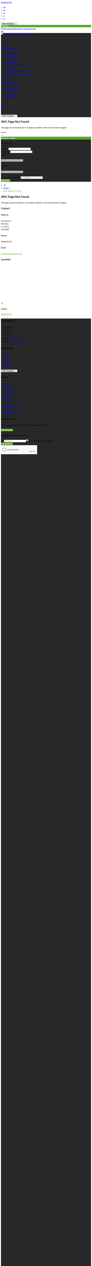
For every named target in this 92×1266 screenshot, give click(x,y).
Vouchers (7, 51)
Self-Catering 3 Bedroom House (19, 71)
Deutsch (6, 354)
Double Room (11, 62)
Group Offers (11, 94)
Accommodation (10, 53)
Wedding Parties (10, 96)
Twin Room (10, 59)
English (6, 357)
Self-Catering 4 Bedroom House (19, 73)
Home (6, 42)
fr (4, 16)
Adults (3, 154)
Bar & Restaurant (10, 48)
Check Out (5, 151)
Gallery (6, 79)
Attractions (8, 82)
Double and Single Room (16, 65)
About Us (7, 45)
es (4, 13)
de (4, 7)
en (4, 10)
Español (6, 360)
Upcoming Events (13, 85)
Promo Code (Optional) (10, 177)
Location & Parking (11, 88)
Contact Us (8, 91)
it (4, 18)
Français (6, 363)
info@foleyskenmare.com (11, 254)
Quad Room (11, 68)
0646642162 (6, 2)
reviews (6, 76)
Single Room (11, 56)
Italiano (6, 366)
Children (4, 166)
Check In (4, 149)
